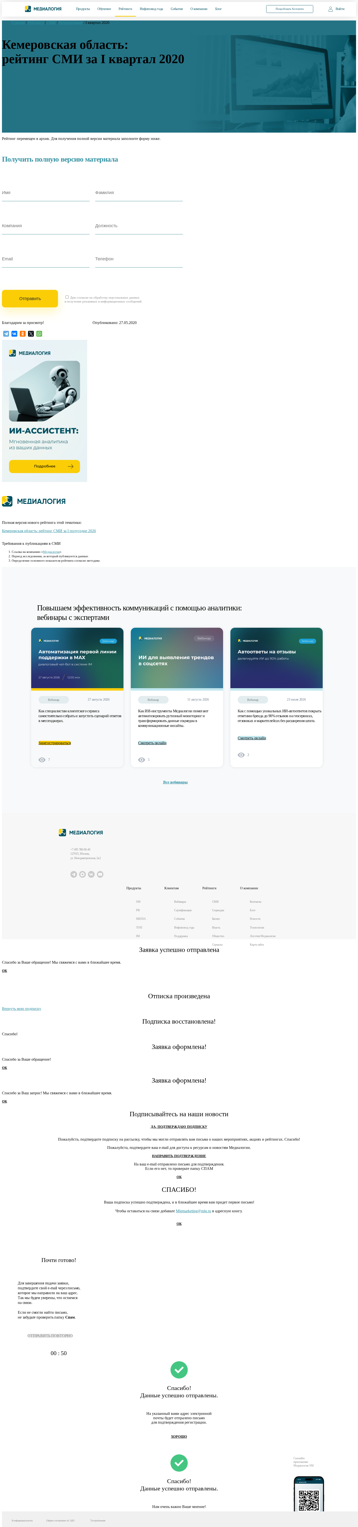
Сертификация (183, 910)
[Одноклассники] (23, 334)
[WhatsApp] (39, 334)
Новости (255, 918)
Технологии (257, 927)
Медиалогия (51, 552)
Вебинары (180, 901)
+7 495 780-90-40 (80, 849)
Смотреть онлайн (152, 743)
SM (138, 901)
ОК (4, 971)
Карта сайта (257, 944)
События (177, 9)
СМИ (215, 901)
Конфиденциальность (22, 1520)
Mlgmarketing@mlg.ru (193, 1211)
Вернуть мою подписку (21, 1009)
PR (138, 910)
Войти (340, 9)
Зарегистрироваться (54, 743)
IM (138, 936)
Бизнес (216, 918)
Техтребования (98, 1520)
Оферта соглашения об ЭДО (61, 1520)
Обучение (104, 9)
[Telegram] (6, 334)
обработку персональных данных (116, 297)
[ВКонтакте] (14, 334)
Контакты (255, 901)
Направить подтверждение (179, 1156)
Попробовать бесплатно (290, 8)
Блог (218, 9)
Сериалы (217, 944)
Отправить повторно (50, 1336)
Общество (218, 936)
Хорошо (179, 1437)
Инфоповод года (151, 9)
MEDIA (141, 918)
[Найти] (251, 9)
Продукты (83, 9)
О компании (198, 9)
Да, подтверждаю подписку (179, 1127)
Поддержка (181, 936)
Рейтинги (125, 9)
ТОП (139, 927)
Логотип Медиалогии (262, 936)
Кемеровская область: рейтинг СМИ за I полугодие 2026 (49, 531)
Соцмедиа (218, 910)
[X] (31, 334)
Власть (216, 927)
